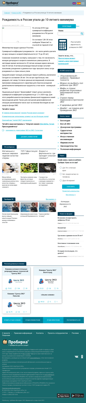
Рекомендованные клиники (14, 264)
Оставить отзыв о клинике (12, 320)
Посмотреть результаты (70, 191)
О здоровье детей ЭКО (71, 105)
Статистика (39, 130)
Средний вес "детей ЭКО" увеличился (17, 120)
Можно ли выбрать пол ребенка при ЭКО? (71, 84)
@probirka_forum (47, 124)
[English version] (74, 3)
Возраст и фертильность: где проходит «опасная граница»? (47, 154)
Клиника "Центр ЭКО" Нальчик (16, 295)
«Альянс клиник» (48, 295)
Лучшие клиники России (32, 320)
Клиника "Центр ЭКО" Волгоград (47, 271)
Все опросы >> (71, 195)
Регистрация (66, 26)
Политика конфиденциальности (11, 388)
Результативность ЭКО (74, 320)
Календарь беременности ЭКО (65, 204)
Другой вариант (68, 181)
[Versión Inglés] (79, 3)
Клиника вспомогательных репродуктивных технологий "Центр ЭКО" (16, 271)
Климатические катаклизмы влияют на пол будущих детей (25, 116)
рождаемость (10, 130)
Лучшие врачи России (53, 320)
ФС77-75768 (26, 354)
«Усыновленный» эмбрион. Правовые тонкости (70, 78)
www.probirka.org (35, 358)
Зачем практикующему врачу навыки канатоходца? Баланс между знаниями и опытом (10, 218)
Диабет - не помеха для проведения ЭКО (71, 109)
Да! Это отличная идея (69, 169)
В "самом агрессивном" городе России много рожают (23, 113)
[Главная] (10, 4)
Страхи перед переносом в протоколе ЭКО (71, 100)
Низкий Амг (62, 228)
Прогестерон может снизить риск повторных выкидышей (68, 61)
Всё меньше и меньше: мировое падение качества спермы (10, 154)
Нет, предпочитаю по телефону (70, 175)
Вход (77, 26)
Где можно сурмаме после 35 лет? (70, 235)
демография (20, 130)
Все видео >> (51, 199)
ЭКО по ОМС (29, 130)
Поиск (60, 31)
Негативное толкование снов (68, 243)
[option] (10, 169)
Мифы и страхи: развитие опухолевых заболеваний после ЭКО (70, 91)
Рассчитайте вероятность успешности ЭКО (75, 44)
